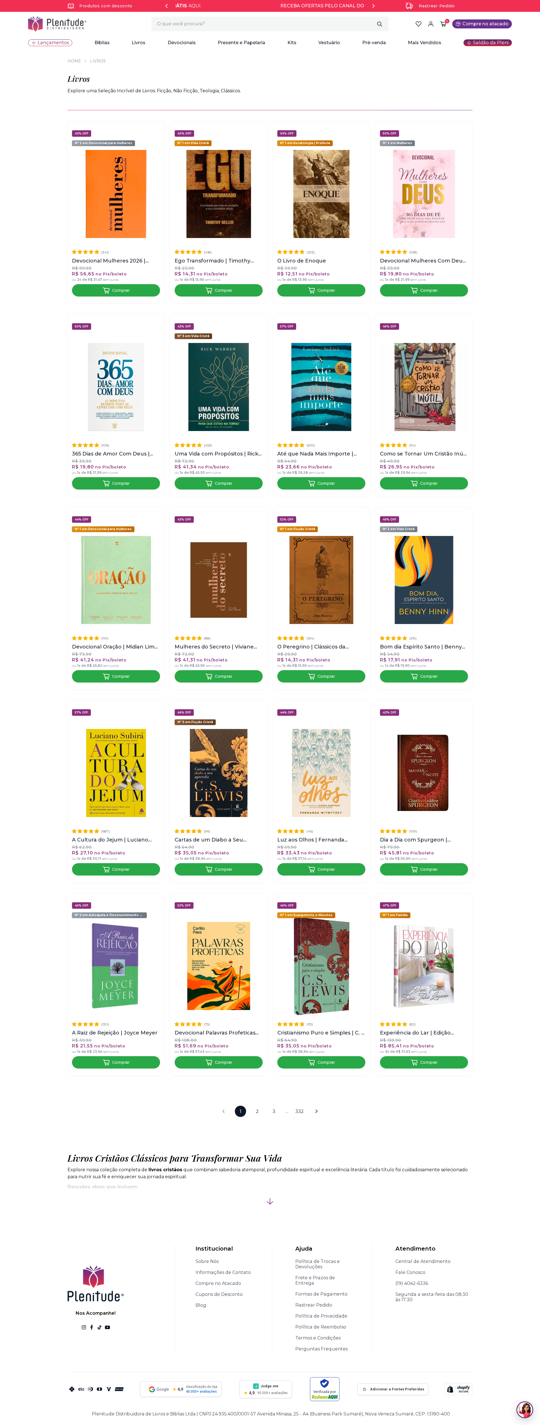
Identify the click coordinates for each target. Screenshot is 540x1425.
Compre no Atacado (218, 1283)
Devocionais (182, 42)
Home (74, 61)
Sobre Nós (207, 1261)
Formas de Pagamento (321, 1294)
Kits (291, 42)
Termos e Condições (318, 1338)
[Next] (373, 6)
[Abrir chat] (524, 1409)
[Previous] (166, 6)
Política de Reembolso (320, 1327)
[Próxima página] (316, 1111)
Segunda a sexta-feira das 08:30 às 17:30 (431, 1297)
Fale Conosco (410, 1272)
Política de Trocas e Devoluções (317, 1264)
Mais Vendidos (424, 42)
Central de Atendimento (423, 1261)
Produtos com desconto (105, 5)
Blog (200, 1305)
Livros (138, 42)
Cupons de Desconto (219, 1294)
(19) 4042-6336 (411, 1283)
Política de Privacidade (321, 1316)
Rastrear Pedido (437, 5)
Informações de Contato (223, 1272)
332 (299, 1111)
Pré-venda (374, 42)
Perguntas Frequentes (321, 1349)
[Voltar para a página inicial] (57, 24)
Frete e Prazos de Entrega (315, 1280)
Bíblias (102, 42)
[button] (102, 43)
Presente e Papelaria (241, 42)
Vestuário (329, 42)
